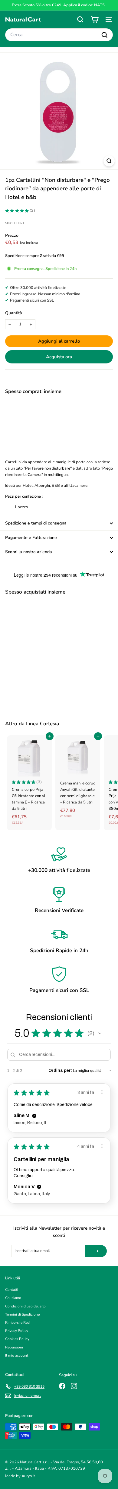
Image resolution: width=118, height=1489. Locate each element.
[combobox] (59, 35)
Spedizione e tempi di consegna (36, 523)
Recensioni (14, 1347)
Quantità (13, 313)
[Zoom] (109, 160)
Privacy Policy (16, 1330)
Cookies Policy (17, 1338)
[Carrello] (94, 19)
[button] (99, 1033)
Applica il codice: (84, 5)
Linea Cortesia (42, 723)
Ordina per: (60, 1070)
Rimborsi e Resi (17, 1322)
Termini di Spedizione (22, 1314)
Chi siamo (13, 1297)
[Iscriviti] (96, 1251)
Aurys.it (28, 1476)
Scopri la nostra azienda (28, 552)
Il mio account (16, 1355)
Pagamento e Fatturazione (31, 537)
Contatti (11, 1289)
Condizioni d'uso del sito (25, 1306)
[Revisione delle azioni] (102, 1092)
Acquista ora (59, 357)
